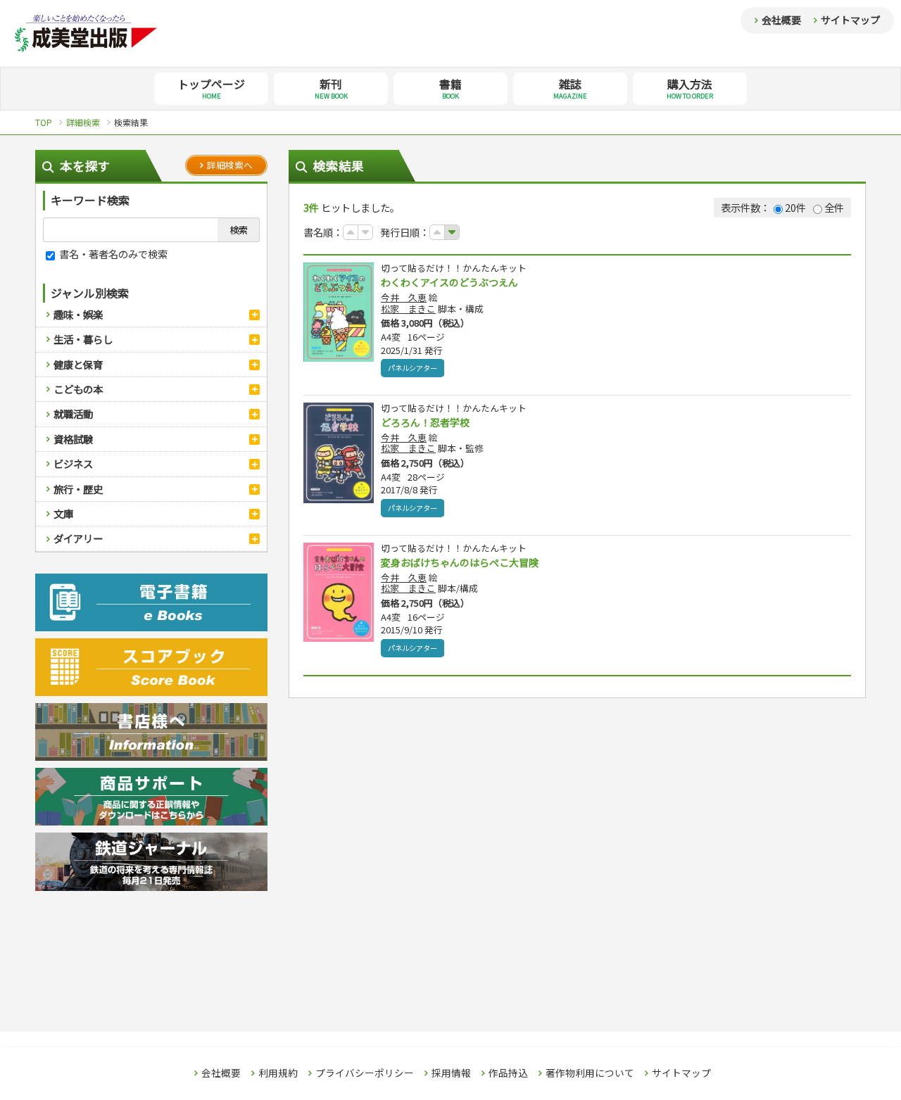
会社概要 (781, 20)
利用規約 (278, 1073)
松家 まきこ (408, 308)
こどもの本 (78, 388)
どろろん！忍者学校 (425, 422)
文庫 (63, 513)
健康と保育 (78, 364)
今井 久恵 (404, 297)
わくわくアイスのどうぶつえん (449, 282)
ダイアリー (78, 538)
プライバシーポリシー (364, 1073)
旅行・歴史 (78, 488)
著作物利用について (590, 1073)
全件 (834, 207)
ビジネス (73, 463)
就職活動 (73, 413)
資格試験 (73, 438)
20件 (795, 207)
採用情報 (451, 1073)
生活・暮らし (83, 338)
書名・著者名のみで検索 (112, 253)
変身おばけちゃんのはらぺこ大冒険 (459, 562)
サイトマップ (850, 20)
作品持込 (508, 1073)
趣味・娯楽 (78, 314)
